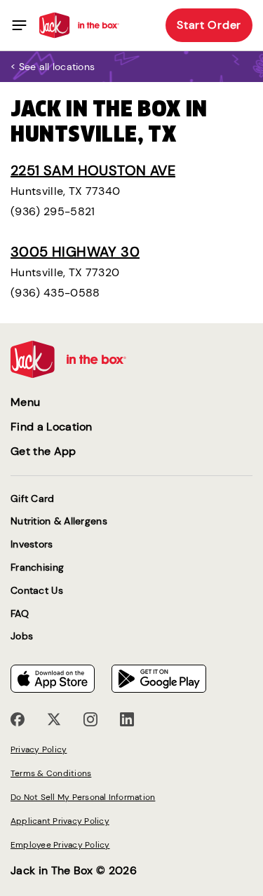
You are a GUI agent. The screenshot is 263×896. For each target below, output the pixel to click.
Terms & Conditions (51, 773)
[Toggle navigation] (19, 25)
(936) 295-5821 (53, 211)
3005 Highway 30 (75, 252)
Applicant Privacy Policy (60, 821)
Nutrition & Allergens (59, 521)
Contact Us (37, 591)
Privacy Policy (39, 749)
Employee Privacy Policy (60, 844)
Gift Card (33, 499)
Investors (32, 544)
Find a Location (52, 426)
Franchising (37, 567)
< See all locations (53, 66)
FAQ (20, 614)
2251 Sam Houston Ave (93, 170)
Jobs (22, 636)
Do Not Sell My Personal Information (83, 797)
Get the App (43, 451)
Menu (25, 402)
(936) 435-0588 (55, 292)
